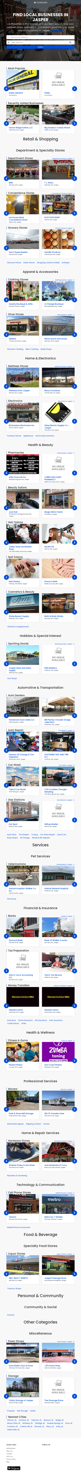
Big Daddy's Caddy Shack (57, 127)
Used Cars (61, 834)
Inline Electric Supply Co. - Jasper (57, 426)
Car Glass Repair (47, 834)
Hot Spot (13, 824)
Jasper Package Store (55, 1278)
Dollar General (16, 92)
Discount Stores (14, 262)
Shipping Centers (33, 1124)
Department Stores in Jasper (62, 159)
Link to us (9, 1456)
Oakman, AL (36, 1420)
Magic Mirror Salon (53, 512)
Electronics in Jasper (65, 401)
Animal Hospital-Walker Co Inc (22, 889)
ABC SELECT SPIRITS (18, 1278)
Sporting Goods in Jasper (63, 644)
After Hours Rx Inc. (17, 477)
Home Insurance (25, 1020)
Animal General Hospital (56, 888)
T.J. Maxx (48, 182)
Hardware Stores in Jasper (63, 1141)
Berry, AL (50, 1426)
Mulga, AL (60, 1420)
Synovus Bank (16, 940)
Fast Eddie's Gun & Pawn (21, 1365)
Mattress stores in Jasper (63, 366)
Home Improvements (44, 436)
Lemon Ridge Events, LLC (21, 127)
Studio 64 (49, 546)
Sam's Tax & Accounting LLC (21, 976)
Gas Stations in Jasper (64, 800)
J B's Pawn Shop (52, 1365)
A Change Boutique (54, 304)
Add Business (10, 1448)
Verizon (12, 1217)
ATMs (23, 1023)
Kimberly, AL (28, 1423)
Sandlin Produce (52, 252)
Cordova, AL (12, 1426)
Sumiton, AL (24, 1420)
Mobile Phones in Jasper (64, 1193)
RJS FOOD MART (52, 217)
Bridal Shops (46, 349)
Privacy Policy (11, 1459)
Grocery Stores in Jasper (63, 228)
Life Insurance (41, 1020)
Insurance (11, 1020)
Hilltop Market (51, 824)
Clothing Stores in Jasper (63, 280)
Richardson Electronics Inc (21, 425)
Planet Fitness (15, 1064)
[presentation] (6, 88)
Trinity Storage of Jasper (21, 1400)
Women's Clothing (15, 349)
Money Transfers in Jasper (63, 986)
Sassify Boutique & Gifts (21, 304)
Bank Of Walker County (55, 940)
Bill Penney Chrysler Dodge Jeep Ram (57, 721)
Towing (34, 834)
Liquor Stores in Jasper (64, 1254)
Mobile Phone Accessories (18, 1227)
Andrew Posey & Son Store (22, 1165)
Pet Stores (11, 899)
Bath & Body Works (53, 616)
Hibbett (12, 338)
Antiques (66, 262)
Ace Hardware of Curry (55, 1165)
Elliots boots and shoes (55, 338)
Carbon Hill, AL (26, 1426)
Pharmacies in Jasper (64, 453)
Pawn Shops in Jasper (64, 1342)
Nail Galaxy (14, 581)
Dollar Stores (29, 262)
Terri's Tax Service (53, 975)
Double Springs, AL (55, 1423)
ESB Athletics (50, 668)
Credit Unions (13, 1023)
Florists (46, 1124)
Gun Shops (12, 678)
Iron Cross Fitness (53, 1064)
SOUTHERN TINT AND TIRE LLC (56, 755)
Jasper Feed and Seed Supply (20, 669)
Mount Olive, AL (13, 1423)
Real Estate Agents (15, 1124)
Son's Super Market (18, 252)
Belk (11, 182)
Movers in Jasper (66, 1089)
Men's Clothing (32, 349)
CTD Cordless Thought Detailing (55, 790)
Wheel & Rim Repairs (41, 837)
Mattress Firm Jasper (19, 390)
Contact (9, 1454)
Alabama (57, 30)
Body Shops (12, 837)
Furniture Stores (14, 436)
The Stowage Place (53, 1400)
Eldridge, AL (40, 1423)
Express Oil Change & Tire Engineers (21, 755)
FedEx (47, 92)
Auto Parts (11, 834)
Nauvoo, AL (48, 1420)
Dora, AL (68, 1423)
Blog (7, 1462)
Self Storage (22, 1411)
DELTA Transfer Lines (54, 1113)
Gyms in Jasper (67, 1041)
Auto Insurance (56, 1020)
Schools (10, 1315)
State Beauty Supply (19, 616)
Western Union (16, 1009)
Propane (11, 1411)
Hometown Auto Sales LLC (22, 719)
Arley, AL (59, 1426)
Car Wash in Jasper (65, 765)
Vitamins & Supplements (18, 626)
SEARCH (40, 47)
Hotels (33, 1411)
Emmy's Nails (50, 581)
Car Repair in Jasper (65, 731)
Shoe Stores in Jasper (64, 315)
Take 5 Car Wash (17, 789)
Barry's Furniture (52, 390)
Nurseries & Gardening (17, 1175)
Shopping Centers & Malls (48, 262)
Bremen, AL (39, 1426)
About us (9, 1451)
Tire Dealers (24, 834)
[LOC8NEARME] (40, 2)
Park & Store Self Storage (21, 1113)
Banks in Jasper (67, 916)
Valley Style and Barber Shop (20, 547)
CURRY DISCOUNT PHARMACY (52, 478)
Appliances (28, 436)
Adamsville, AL (13, 1429)
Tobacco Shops (14, 1288)
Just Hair (13, 512)
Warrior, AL (12, 1420)
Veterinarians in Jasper (64, 864)
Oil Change (25, 837)
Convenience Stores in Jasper (62, 193)
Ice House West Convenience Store (18, 218)
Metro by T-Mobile (53, 1217)
